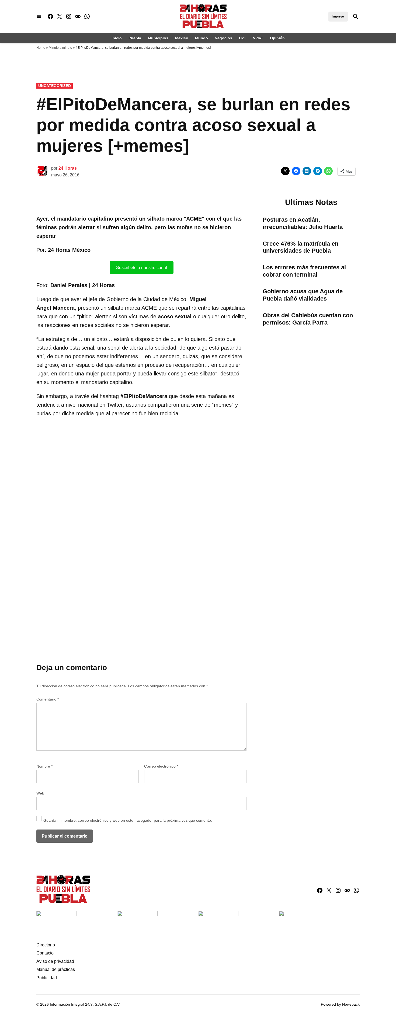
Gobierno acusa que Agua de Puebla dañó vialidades (303, 295)
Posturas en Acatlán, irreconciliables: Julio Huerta (303, 223)
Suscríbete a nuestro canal (141, 267)
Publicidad (46, 977)
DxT (242, 38)
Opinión (277, 38)
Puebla (134, 38)
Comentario (47, 699)
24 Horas (67, 168)
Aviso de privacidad (55, 961)
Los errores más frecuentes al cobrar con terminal (304, 271)
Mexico (181, 38)
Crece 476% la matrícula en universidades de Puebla (300, 247)
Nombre (44, 766)
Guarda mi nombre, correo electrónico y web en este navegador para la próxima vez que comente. (127, 820)
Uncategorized (54, 85)
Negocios (223, 38)
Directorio (45, 945)
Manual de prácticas (55, 969)
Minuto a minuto (60, 48)
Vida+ (258, 38)
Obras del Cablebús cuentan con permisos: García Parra (308, 319)
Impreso (338, 16)
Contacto (45, 953)
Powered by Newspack (340, 1004)
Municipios (158, 38)
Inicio (117, 38)
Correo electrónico (161, 766)
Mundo (201, 38)
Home (40, 48)
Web (40, 793)
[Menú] (39, 16)
